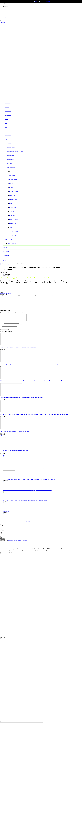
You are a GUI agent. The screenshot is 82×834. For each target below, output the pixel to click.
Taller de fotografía (15, 231)
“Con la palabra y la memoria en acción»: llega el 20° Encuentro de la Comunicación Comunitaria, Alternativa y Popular (25, 500)
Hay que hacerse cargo (13, 179)
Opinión (6, 119)
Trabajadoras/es (7, 95)
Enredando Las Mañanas (11, 147)
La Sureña (11, 187)
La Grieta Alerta (12, 215)
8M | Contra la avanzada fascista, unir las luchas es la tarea (14, 431)
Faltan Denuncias (6, 511)
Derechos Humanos (8, 70)
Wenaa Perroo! (11, 211)
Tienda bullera (6, 255)
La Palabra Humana (10, 155)
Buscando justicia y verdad (13, 219)
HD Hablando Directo (13, 207)
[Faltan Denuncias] (9, 510)
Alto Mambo (9, 143)
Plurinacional (7, 99)
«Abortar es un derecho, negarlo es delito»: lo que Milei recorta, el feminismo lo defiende (21, 397)
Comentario (2, 320)
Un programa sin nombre (11, 167)
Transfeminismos (7, 103)
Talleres (10, 227)
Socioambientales (8, 111)
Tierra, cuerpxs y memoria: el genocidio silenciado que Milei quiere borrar (18, 347)
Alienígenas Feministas (13, 199)
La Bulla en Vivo (8, 135)
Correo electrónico (3, 324)
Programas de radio (8, 115)
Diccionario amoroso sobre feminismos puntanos (15, 151)
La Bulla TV (5, 247)
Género (1, 293)
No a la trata (9, 293)
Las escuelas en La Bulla (13, 223)
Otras (6, 127)
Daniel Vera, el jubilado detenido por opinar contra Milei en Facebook (15, 450)
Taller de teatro (14, 235)
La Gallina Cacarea (10, 159)
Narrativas (8, 62)
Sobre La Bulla (6, 38)
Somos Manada (9, 163)
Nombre (2, 322)
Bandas (8, 58)
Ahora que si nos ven (12, 175)
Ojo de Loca (11, 183)
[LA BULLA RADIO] (47, 1)
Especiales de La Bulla (8, 239)
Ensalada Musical (12, 203)
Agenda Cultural (7, 46)
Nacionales (5, 293)
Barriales (6, 50)
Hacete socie (6, 251)
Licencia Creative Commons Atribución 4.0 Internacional (17, 540)
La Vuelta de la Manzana (13, 191)
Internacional (7, 107)
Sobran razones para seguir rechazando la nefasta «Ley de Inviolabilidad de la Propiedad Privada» (21, 521)
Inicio (4, 34)
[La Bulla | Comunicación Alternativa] (4, 30)
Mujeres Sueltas (12, 195)
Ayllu (10, 66)
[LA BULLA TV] (36, 1)
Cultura (6, 54)
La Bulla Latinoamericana (11, 243)
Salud (6, 123)
